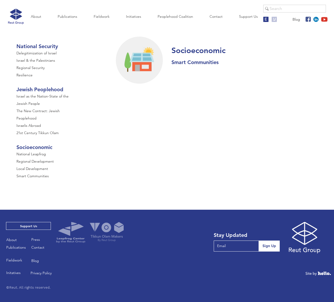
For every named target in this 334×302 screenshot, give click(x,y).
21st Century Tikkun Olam (37, 132)
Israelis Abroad (28, 125)
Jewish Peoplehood (39, 89)
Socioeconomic (34, 147)
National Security (37, 46)
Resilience (24, 75)
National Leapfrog (31, 154)
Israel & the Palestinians (35, 60)
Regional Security (30, 67)
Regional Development (35, 161)
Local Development (32, 168)
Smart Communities (32, 176)
